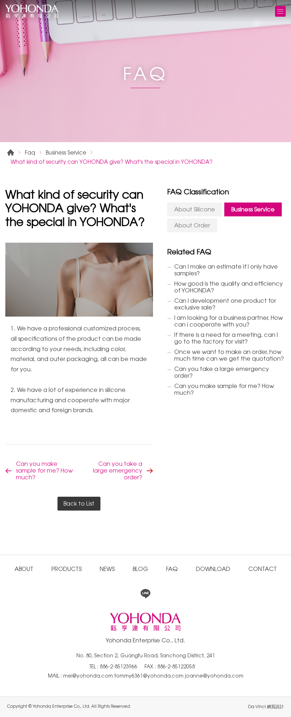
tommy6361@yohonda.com (149, 676)
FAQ (172, 569)
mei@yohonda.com (88, 676)
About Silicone (194, 209)
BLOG (140, 569)
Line (145, 593)
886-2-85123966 (118, 666)
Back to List (79, 503)
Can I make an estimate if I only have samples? (226, 270)
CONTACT (262, 569)
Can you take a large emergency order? (117, 470)
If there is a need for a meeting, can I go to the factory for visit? (226, 338)
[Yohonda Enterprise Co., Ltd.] (32, 11)
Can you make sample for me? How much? (44, 470)
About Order (192, 225)
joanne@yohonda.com (214, 676)
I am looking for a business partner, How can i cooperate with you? (228, 321)
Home (10, 152)
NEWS (107, 569)
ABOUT (24, 569)
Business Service (66, 153)
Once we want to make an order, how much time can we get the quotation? (229, 355)
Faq (30, 153)
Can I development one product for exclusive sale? (225, 304)
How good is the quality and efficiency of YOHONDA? (228, 287)
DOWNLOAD (213, 569)
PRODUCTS (66, 569)
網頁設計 (275, 706)
